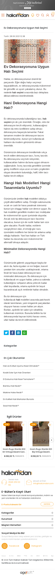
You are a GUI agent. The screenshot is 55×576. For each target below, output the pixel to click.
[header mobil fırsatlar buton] (32, 15)
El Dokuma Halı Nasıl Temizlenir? (19, 379)
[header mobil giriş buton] (47, 15)
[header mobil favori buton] (37, 15)
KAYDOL (47, 504)
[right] (51, 440)
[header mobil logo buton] (18, 14)
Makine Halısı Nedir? (13, 392)
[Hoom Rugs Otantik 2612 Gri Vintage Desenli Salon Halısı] (14, 433)
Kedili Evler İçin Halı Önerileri (17, 372)
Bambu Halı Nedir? (12, 385)
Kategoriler (8, 512)
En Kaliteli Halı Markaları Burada (18, 399)
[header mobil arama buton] (42, 15)
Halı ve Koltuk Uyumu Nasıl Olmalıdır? (21, 365)
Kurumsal (7, 518)
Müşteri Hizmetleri (11, 525)
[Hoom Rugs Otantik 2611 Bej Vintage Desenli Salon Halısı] (40, 433)
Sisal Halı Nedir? (11, 405)
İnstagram (36, 545)
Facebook (14, 545)
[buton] (27, 5)
